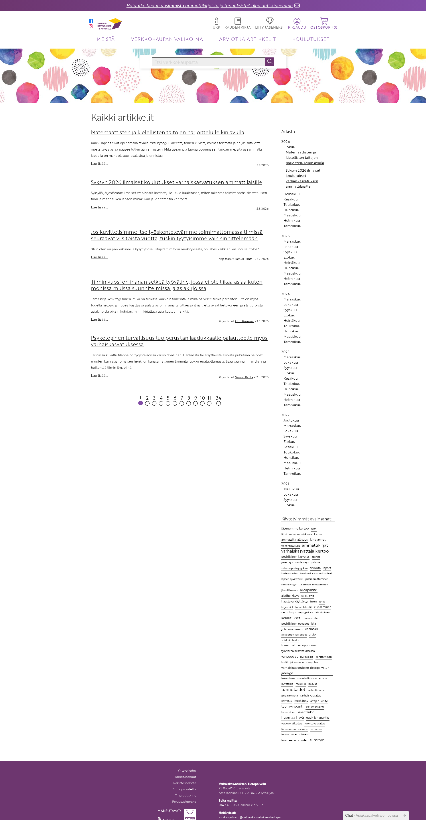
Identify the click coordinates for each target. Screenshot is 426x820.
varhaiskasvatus (310, 695)
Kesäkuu (291, 199)
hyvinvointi (306, 657)
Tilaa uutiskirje (185, 795)
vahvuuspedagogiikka (294, 568)
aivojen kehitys (319, 701)
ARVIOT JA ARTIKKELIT (247, 38)
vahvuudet (289, 656)
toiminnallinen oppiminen (299, 645)
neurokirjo (288, 612)
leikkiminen (322, 612)
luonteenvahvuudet (294, 740)
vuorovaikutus (291, 723)
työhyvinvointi (292, 706)
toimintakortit (303, 607)
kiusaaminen (322, 607)
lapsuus (312, 684)
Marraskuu (292, 241)
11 (209, 397)
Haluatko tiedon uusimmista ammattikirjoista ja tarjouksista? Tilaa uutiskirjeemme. (209, 5)
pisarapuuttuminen (316, 579)
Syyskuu (290, 252)
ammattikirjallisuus (294, 539)
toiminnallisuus (290, 545)
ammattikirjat (315, 545)
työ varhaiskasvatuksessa (298, 651)
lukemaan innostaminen (313, 584)
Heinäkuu (292, 193)
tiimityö (317, 740)
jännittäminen (289, 590)
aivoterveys (302, 562)
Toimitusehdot (185, 776)
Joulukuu (291, 420)
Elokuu (289, 146)
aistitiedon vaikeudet (294, 634)
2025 (285, 236)
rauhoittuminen (317, 690)
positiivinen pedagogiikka (298, 623)
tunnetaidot (293, 689)
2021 (285, 483)
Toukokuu (292, 204)
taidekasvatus (289, 573)
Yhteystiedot (187, 770)
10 (202, 397)
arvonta (315, 567)
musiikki (301, 684)
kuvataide (287, 684)
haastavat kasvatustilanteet (316, 573)
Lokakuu (291, 246)
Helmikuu (292, 220)
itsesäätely (301, 700)
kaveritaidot (306, 712)
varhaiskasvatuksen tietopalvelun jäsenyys (305, 670)
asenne (316, 557)
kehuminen (288, 712)
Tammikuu (292, 225)
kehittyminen (324, 657)
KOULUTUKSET (310, 38)
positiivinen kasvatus (295, 556)
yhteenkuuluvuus (291, 629)
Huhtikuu (291, 209)
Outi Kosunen (244, 321)
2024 (285, 293)
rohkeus (304, 734)
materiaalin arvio (307, 678)
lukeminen (288, 678)
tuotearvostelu (311, 618)
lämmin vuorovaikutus (294, 729)
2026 (285, 141)
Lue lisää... (99, 163)
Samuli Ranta (243, 259)
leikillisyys (307, 596)
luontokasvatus (314, 723)
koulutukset (290, 617)
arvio (312, 634)
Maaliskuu (292, 215)
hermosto (316, 729)
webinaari (311, 629)
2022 (285, 415)
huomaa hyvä (292, 717)
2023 (285, 351)
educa (323, 678)
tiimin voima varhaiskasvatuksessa (301, 534)
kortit (284, 662)
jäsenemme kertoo (295, 528)
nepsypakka (305, 612)
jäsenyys (287, 562)
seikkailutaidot (290, 640)
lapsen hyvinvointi (292, 579)
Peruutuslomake (184, 801)
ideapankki (309, 589)
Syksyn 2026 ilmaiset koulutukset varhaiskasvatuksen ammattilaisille (303, 178)
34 (218, 397)
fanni (314, 528)
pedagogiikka (289, 695)
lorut (322, 601)
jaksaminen (297, 662)
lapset (327, 568)
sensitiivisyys (288, 584)
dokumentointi (315, 706)
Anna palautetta (184, 789)
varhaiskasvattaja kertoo (305, 551)
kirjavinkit (287, 607)
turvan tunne (289, 734)
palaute (315, 562)
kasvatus (286, 701)
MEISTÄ (106, 38)
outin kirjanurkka (317, 717)
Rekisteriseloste (184, 783)
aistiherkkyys (290, 596)
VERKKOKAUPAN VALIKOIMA (167, 38)
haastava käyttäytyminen (299, 601)
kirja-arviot (317, 539)
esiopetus (312, 662)
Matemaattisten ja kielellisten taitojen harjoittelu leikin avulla (305, 157)
